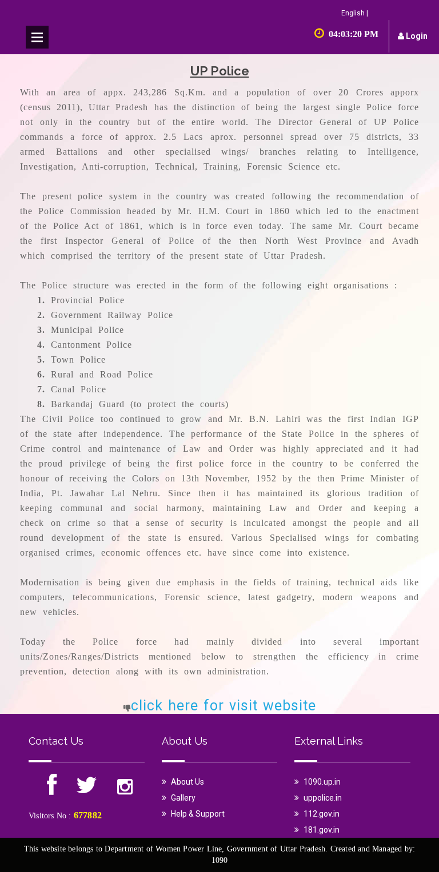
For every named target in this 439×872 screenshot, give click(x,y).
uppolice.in (323, 797)
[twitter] (86, 790)
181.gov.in (322, 829)
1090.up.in (322, 781)
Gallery (183, 797)
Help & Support (198, 813)
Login (416, 36)
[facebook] (52, 790)
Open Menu (37, 37)
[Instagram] (125, 790)
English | (354, 13)
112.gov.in (322, 813)
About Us (187, 781)
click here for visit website (223, 705)
